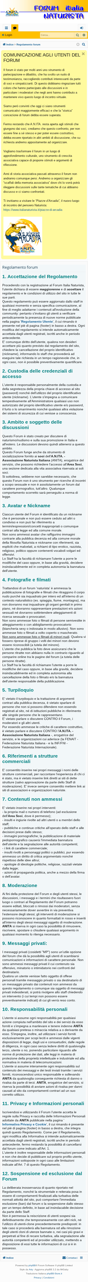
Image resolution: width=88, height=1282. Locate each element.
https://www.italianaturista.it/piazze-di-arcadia (32, 209)
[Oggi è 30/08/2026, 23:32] (77, 44)
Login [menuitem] (82, 28)
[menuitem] (84, 44)
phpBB (32, 1265)
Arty (31, 1269)
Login (8, 35)
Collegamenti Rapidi (7, 28)
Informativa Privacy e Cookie (24, 1124)
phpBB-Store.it (54, 1273)
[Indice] (44, 12)
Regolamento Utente (37, 321)
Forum (15, 28)
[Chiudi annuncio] (83, 53)
